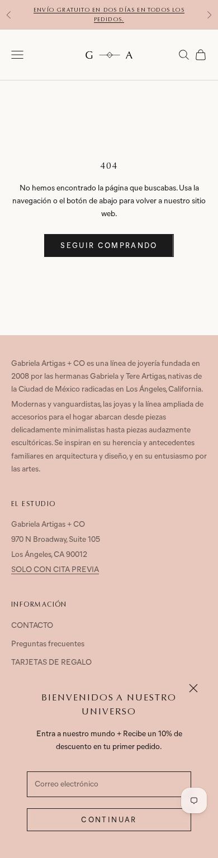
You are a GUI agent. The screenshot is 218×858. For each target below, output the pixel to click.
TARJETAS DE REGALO (51, 663)
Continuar (108, 820)
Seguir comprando (108, 246)
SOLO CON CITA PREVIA (55, 570)
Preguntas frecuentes (47, 644)
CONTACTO (32, 626)
